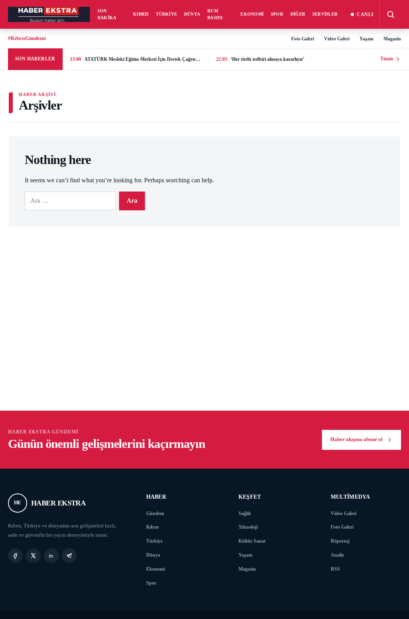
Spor (277, 14)
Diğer (297, 14)
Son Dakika (106, 14)
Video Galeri (336, 39)
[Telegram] (69, 555)
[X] (33, 555)
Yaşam (366, 39)
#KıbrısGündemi (27, 38)
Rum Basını (214, 14)
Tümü (386, 58)
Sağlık (244, 513)
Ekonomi (252, 14)
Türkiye (166, 14)
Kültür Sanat (252, 541)
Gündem (155, 513)
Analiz (337, 555)
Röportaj (340, 541)
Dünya (192, 14)
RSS (335, 569)
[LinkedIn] (51, 555)
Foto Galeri (302, 39)
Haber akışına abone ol (356, 439)
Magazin (392, 39)
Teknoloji (248, 527)
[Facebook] (15, 555)
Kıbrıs (141, 14)
